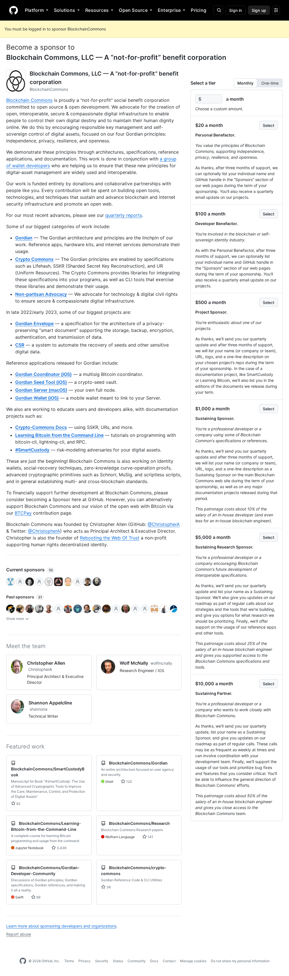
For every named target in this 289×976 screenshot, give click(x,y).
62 (18, 803)
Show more (15, 618)
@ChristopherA (164, 524)
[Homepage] (13, 10)
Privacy (84, 961)
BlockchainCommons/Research (139, 823)
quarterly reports (123, 215)
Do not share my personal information (240, 961)
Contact (169, 961)
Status (118, 961)
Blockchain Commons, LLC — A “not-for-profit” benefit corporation (116, 57)
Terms (69, 961)
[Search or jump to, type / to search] (218, 10)
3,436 (61, 848)
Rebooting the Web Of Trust (109, 538)
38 (108, 887)
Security (101, 961)
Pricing (198, 10)
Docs (154, 961)
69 (38, 897)
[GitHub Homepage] (22, 961)
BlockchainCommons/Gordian (138, 763)
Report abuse (18, 934)
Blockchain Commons (29, 100)
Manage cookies (193, 961)
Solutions (64, 10)
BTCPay (23, 513)
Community (137, 961)
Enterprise (169, 10)
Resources (97, 10)
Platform (34, 10)
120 (128, 781)
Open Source (133, 10)
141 (150, 837)
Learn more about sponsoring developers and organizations (61, 926)
